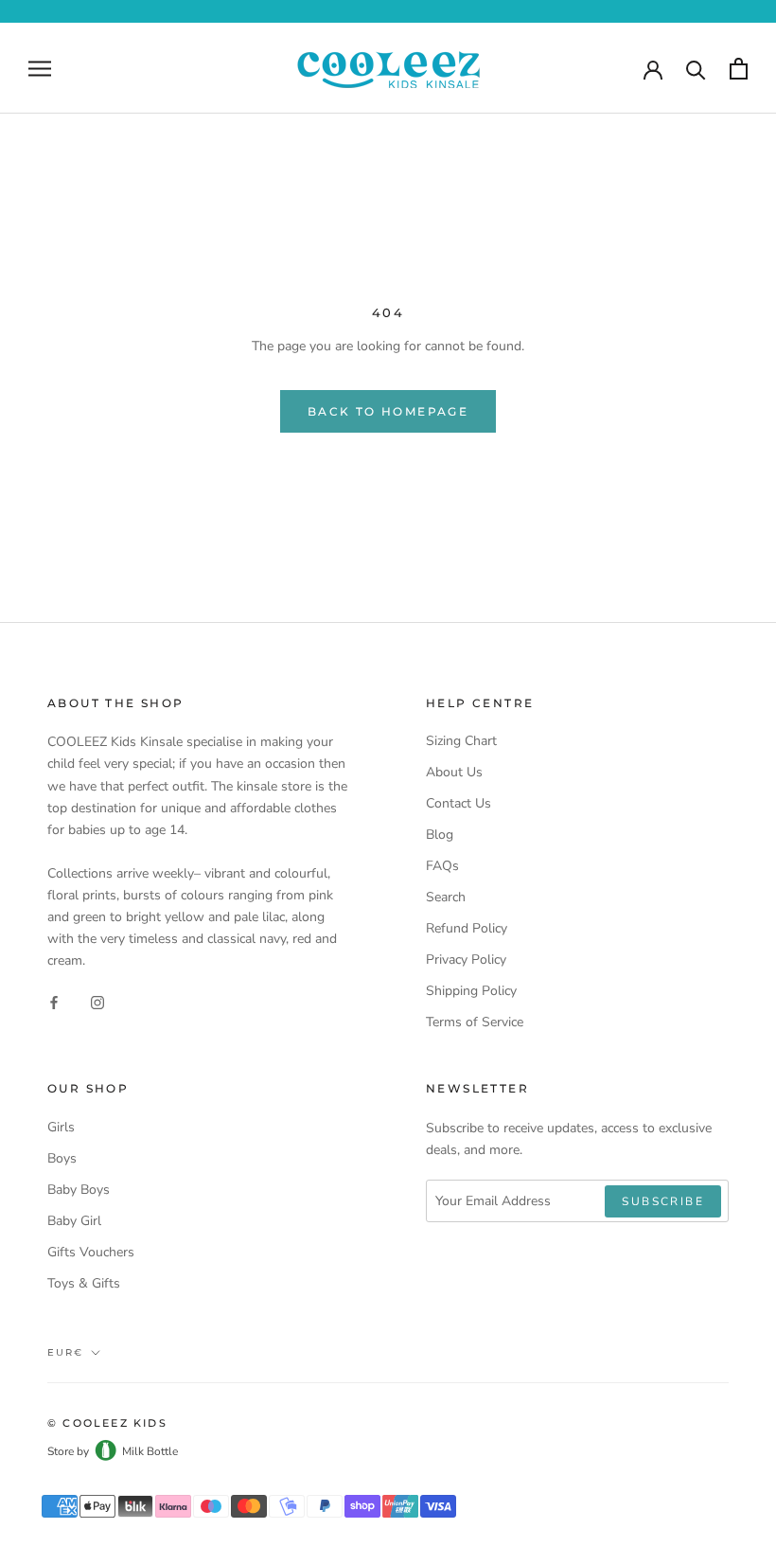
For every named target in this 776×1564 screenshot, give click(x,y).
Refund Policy (466, 928)
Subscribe (663, 1201)
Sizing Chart (461, 741)
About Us (454, 772)
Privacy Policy (466, 960)
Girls (61, 1127)
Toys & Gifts (83, 1283)
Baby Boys (78, 1190)
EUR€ (65, 1352)
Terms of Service (474, 1022)
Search (446, 897)
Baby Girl (74, 1221)
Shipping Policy (471, 991)
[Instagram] (97, 1001)
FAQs (442, 866)
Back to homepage (388, 411)
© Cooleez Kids (107, 1423)
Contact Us (458, 803)
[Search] (696, 69)
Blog (439, 835)
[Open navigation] (39, 69)
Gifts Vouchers (90, 1252)
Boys (62, 1158)
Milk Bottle (150, 1451)
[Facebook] (54, 1001)
